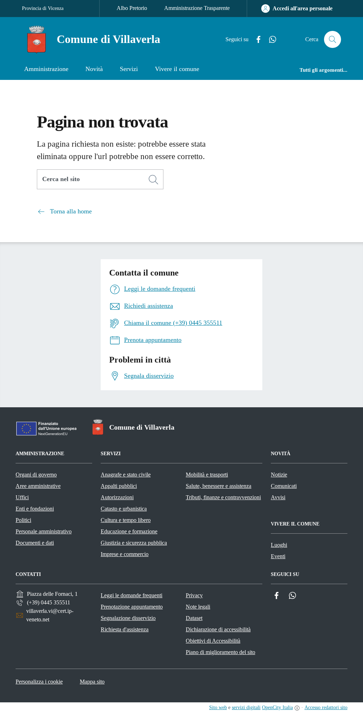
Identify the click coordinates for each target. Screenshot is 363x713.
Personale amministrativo (44, 531)
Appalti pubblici (119, 486)
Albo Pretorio (132, 8)
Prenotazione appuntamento (132, 607)
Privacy (194, 595)
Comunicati (284, 486)
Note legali (198, 607)
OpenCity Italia (277, 707)
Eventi (278, 556)
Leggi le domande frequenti (131, 595)
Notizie (279, 475)
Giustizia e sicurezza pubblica (134, 543)
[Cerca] (153, 179)
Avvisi (278, 497)
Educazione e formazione (129, 531)
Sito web (218, 707)
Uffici (22, 497)
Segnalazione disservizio (128, 618)
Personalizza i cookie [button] (39, 682)
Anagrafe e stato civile (126, 475)
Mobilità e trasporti (207, 475)
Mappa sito (92, 682)
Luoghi (279, 545)
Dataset (194, 618)
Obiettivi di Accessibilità (213, 641)
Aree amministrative (38, 486)
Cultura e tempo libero (126, 520)
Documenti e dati (35, 543)
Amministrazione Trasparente (197, 8)
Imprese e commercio (125, 554)
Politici (23, 520)
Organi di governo (36, 475)
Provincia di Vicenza (42, 8)
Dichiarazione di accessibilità (218, 629)
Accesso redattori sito (326, 707)
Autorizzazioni (117, 497)
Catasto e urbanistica (124, 509)
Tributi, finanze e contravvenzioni (223, 497)
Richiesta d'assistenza (125, 629)
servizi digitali (246, 707)
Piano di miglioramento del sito (220, 652)
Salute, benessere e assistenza (218, 486)
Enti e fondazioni (35, 509)
